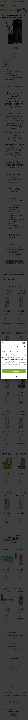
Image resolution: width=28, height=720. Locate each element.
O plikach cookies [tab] (21, 346)
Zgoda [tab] (4, 346)
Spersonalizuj (13, 376)
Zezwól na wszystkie (14, 371)
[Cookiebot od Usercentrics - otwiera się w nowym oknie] (20, 343)
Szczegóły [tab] (12, 346)
